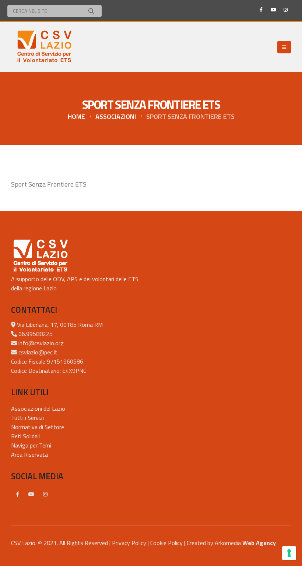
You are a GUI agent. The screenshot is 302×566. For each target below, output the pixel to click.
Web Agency (259, 542)
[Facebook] (261, 9)
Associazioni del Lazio (38, 408)
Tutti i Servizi (27, 417)
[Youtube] (273, 9)
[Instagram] (285, 9)
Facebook (17, 494)
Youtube (31, 494)
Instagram (45, 494)
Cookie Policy (166, 542)
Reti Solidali (25, 436)
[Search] (91, 11)
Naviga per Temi (31, 445)
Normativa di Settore (37, 426)
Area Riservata (29, 454)
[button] (284, 47)
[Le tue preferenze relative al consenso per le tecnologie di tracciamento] (289, 553)
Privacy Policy (129, 542)
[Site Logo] (44, 47)
